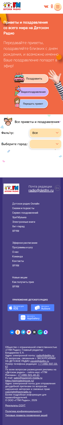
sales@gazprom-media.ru (28, 377)
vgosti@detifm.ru (39, 361)
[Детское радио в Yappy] (40, 332)
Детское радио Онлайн (25, 203)
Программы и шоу (22, 247)
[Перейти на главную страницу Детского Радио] (12, 7)
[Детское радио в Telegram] (23, 332)
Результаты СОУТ (15, 405)
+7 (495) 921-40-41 (29, 375)
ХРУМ (15, 231)
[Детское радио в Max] (45, 332)
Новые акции (19, 277)
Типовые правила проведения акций (26, 415)
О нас (15, 252)
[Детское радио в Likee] (29, 332)
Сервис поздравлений (25, 212)
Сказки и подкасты (23, 208)
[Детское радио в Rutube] (34, 332)
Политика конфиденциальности (23, 411)
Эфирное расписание (24, 242)
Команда (17, 256)
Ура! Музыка (19, 217)
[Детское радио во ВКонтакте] (12, 332)
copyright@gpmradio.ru (18, 391)
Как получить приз (23, 282)
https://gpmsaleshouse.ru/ (19, 380)
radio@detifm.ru (41, 190)
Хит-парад (18, 226)
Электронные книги (23, 221)
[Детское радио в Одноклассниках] (17, 332)
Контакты (18, 261)
